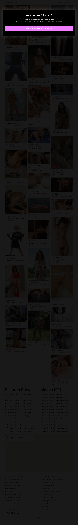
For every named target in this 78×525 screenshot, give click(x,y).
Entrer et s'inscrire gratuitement (39, 29)
